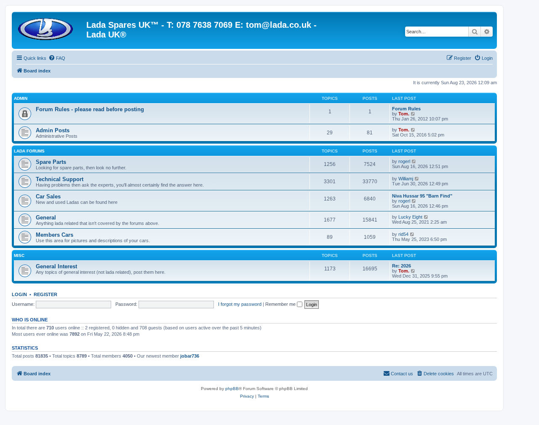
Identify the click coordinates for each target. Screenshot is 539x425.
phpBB (232, 388)
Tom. (403, 113)
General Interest (56, 266)
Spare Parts (51, 162)
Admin (20, 98)
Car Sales (48, 196)
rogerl (404, 161)
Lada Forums (29, 151)
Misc (19, 255)
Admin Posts (52, 130)
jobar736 (189, 355)
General (46, 217)
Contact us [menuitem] (402, 373)
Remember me (281, 304)
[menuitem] (56, 58)
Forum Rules (406, 108)
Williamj (405, 178)
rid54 (403, 234)
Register (45, 294)
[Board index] (50, 27)
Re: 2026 (401, 265)
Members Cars (54, 235)
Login (19, 294)
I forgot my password (239, 304)
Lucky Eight (410, 216)
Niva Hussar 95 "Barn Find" (422, 195)
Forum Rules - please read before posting (90, 109)
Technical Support (59, 179)
